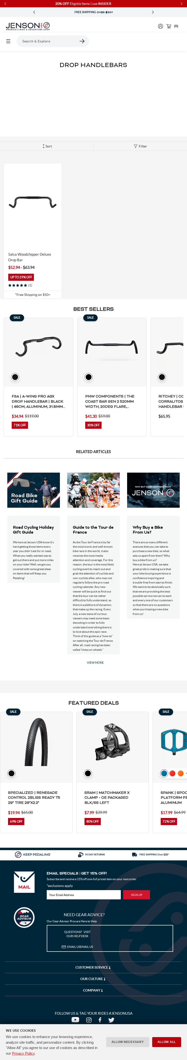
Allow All (167, 1042)
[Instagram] (90, 1021)
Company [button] (92, 990)
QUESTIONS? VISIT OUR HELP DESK (77, 934)
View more (95, 662)
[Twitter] (112, 1021)
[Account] (160, 26)
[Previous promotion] (34, 12)
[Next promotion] (153, 12)
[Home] (28, 26)
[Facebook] (100, 1021)
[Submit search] (82, 41)
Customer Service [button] (92, 967)
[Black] (11, 239)
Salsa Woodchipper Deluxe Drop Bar (29, 257)
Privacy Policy (23, 1053)
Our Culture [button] (92, 979)
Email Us (80, 946)
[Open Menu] (8, 41)
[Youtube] (76, 1021)
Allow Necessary (128, 1042)
